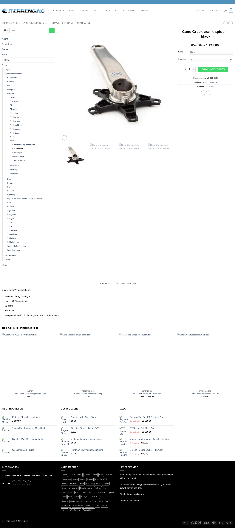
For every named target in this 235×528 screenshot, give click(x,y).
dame (75, 479)
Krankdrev (14, 166)
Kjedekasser (15, 129)
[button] (200, 10)
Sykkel (96, 11)
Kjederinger (12, 195)
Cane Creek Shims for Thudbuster (146, 394)
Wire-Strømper (13, 250)
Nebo (64, 497)
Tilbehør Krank (18, 160)
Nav (9, 202)
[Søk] (50, 10)
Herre (4, 55)
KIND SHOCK (67, 492)
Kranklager (17, 152)
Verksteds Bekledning (16, 246)
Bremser (11, 81)
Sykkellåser (12, 234)
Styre (9, 226)
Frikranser (14, 101)
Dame (5, 49)
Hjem (5, 23)
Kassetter (14, 113)
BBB (101, 475)
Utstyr (107, 11)
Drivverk (57, 23)
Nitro (70, 497)
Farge (180, 52)
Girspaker (14, 109)
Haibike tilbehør (86, 488)
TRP (97, 506)
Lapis (84, 492)
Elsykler (8, 70)
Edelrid (64, 484)
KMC (77, 492)
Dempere (11, 89)
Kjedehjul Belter (16, 125)
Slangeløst (11, 214)
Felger (10, 183)
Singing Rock (91, 501)
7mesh (64, 475)
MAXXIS (92, 492)
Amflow (87, 475)
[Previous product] (230, 23)
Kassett (10, 191)
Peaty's (84, 497)
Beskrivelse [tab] (105, 283)
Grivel (64, 488)
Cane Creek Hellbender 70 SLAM (205, 394)
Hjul (8, 187)
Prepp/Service (129, 11)
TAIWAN (89, 506)
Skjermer (11, 210)
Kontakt (145, 11)
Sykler (7, 259)
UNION (104, 506)
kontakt (125, 500)
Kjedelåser (14, 133)
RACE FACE (105, 497)
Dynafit (90, 479)
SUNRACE (66, 506)
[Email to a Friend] (208, 92)
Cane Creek (209, 87)
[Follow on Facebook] (224, 2)
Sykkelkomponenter (36, 23)
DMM (82, 479)
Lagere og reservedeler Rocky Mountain (24, 199)
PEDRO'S (94, 497)
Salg (117, 11)
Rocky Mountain (76, 501)
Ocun (77, 497)
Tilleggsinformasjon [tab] (125, 283)
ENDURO (73, 484)
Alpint (72, 11)
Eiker (9, 179)
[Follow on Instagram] (226, 2)
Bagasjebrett (12, 77)
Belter (12, 97)
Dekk (9, 85)
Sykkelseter (12, 238)
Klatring (84, 11)
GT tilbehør (73, 488)
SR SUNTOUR (104, 501)
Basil (95, 475)
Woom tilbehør (88, 510)
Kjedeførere (15, 121)
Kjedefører (14, 117)
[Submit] (52, 30)
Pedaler (10, 206)
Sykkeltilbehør (11, 255)
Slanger (10, 218)
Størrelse (182, 59)
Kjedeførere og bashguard (23, 145)
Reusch (65, 501)
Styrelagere (12, 230)
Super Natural (78, 506)
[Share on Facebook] (203, 92)
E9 (96, 479)
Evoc (82, 484)
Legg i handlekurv (212, 69)
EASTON (103, 479)
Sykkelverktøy (13, 242)
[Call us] (231, 2)
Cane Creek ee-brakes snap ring (88, 394)
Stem (9, 222)
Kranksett (14, 174)
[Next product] (225, 23)
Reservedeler (18, 156)
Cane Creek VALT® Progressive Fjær (30, 394)
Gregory (106, 484)
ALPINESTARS (75, 475)
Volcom (64, 510)
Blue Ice (109, 475)
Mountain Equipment (106, 492)
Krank (70, 23)
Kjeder (12, 137)
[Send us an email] (229, 2)
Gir (11, 105)
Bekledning (59, 11)
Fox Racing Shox (93, 484)
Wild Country (75, 510)
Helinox (98, 488)
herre (105, 488)
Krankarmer (84, 23)
